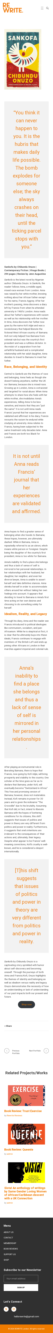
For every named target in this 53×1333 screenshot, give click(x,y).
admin (10, 1154)
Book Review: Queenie (18, 1149)
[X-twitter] (6, 1309)
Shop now (26, 1004)
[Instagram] (13, 1309)
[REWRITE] (12, 7)
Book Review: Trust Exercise (23, 1111)
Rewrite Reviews (14, 1115)
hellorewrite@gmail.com (26, 1316)
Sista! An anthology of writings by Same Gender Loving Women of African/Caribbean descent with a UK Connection (25, 1193)
